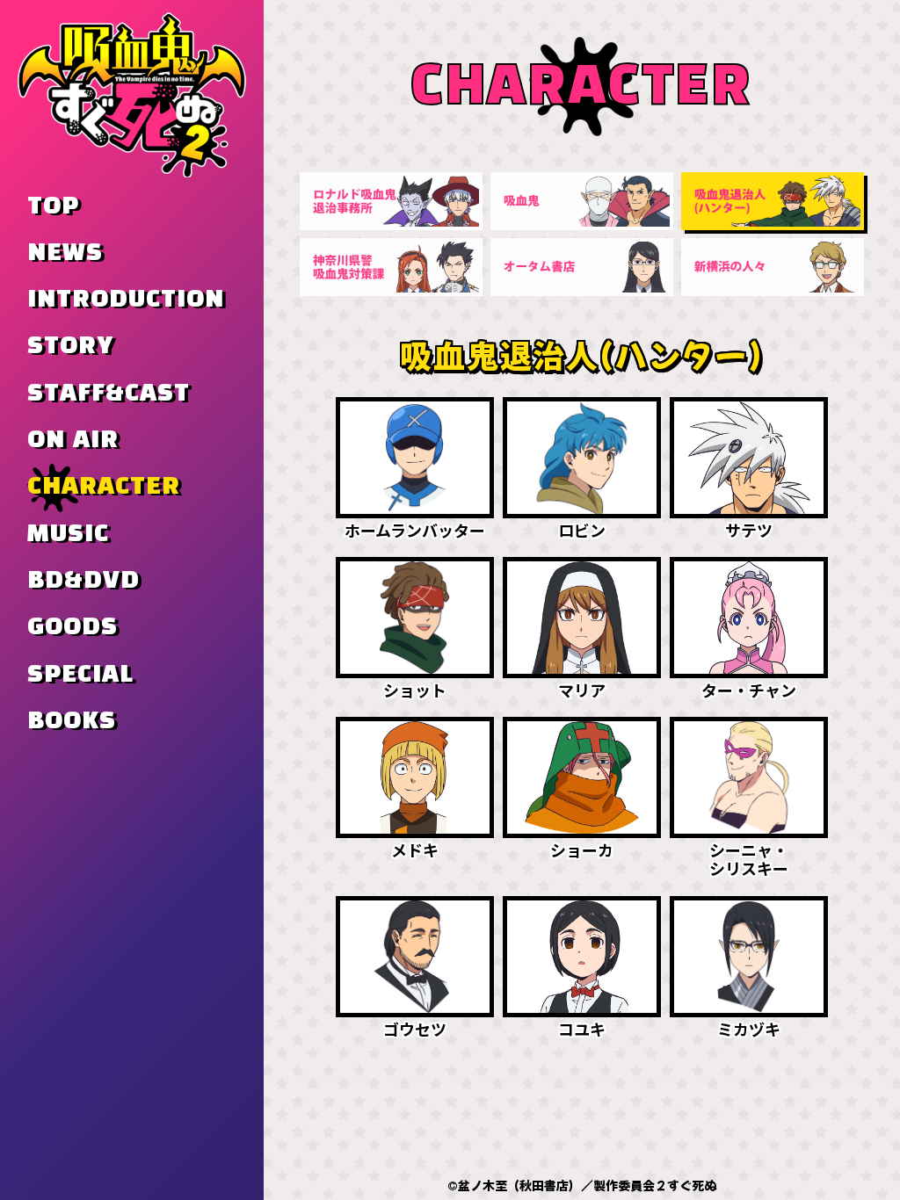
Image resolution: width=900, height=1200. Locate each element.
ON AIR (73, 440)
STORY (70, 346)
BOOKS (71, 721)
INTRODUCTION (125, 299)
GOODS (72, 627)
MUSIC (68, 534)
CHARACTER (103, 486)
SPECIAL (80, 674)
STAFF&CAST (108, 393)
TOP (53, 206)
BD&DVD (83, 580)
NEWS (65, 253)
